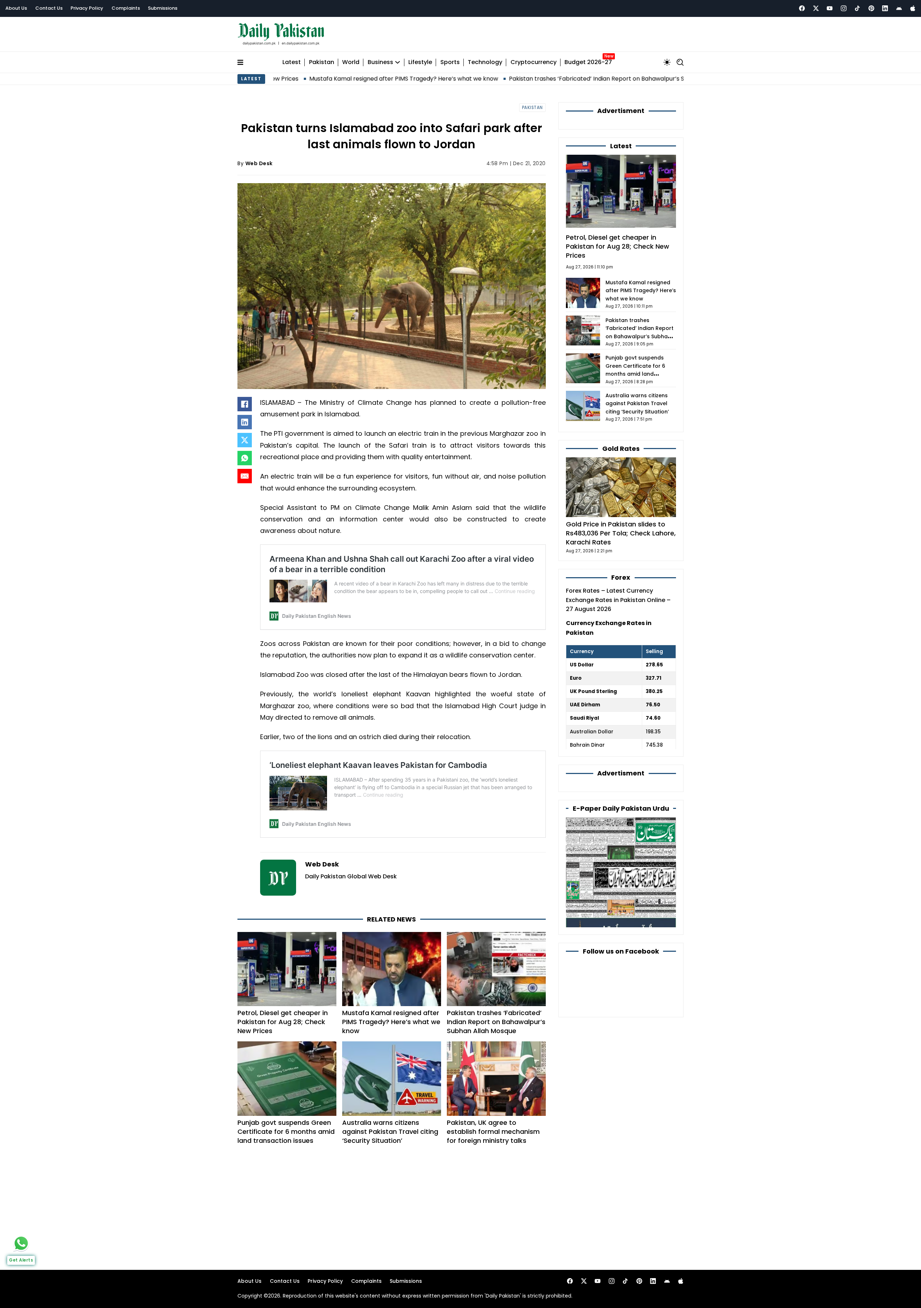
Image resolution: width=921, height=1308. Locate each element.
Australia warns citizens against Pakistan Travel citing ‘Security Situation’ (390, 1131)
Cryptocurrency (534, 62)
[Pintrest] (871, 8)
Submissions (162, 8)
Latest (291, 62)
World (350, 62)
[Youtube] (829, 8)
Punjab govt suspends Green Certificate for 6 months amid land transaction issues (286, 1131)
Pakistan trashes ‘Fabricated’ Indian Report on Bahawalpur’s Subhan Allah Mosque (560, 78)
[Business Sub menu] (397, 62)
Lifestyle (420, 62)
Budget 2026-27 (588, 62)
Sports (450, 62)
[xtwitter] (816, 8)
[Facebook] (802, 8)
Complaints (126, 8)
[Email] (244, 476)
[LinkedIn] (244, 422)
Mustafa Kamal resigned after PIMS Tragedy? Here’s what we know (338, 78)
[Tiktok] (857, 8)
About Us (16, 8)
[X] (244, 440)
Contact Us (49, 8)
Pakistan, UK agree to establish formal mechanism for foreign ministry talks (493, 1131)
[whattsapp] (21, 1243)
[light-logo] (283, 34)
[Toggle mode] (667, 62)
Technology (485, 62)
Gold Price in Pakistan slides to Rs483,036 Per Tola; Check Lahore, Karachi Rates (621, 533)
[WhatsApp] (244, 458)
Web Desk (259, 163)
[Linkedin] (885, 8)
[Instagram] (844, 8)
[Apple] (913, 8)
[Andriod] (899, 8)
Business (380, 62)
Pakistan (321, 62)
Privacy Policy (87, 8)
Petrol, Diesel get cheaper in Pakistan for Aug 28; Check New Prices (282, 1021)
